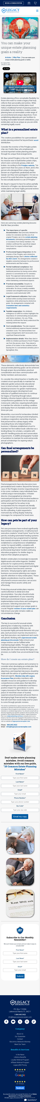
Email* (20, 790)
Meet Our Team (20, 1044)
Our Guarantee (20, 1036)
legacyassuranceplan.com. (21, 721)
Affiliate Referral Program (20, 1062)
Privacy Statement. (25, 1096)
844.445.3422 (12, 725)
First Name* (20, 774)
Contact (20, 1039)
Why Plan (16, 57)
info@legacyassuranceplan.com (18, 727)
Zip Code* (20, 806)
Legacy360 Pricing (20, 1065)
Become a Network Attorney (20, 1042)
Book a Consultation (13, 3)
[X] (20, 1021)
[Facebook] (6, 1021)
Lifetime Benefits (20, 1057)
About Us (20, 1034)
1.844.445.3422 (20, 1015)
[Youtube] (13, 1021)
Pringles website (27, 165)
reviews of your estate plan (24, 609)
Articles (8, 57)
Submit (20, 976)
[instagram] (27, 1021)
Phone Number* (20, 798)
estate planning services (15, 716)
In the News (20, 1055)
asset (36, 140)
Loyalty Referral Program (20, 1060)
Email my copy (20, 816)
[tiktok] (34, 1021)
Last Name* (20, 782)
